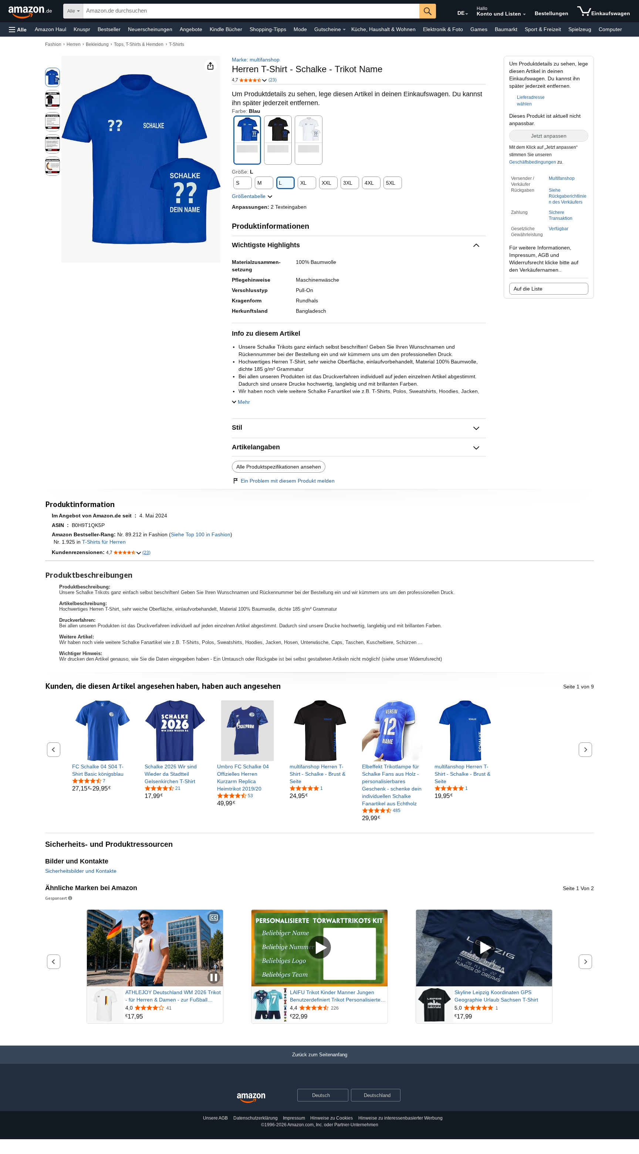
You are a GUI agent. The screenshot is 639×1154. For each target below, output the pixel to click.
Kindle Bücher (226, 29)
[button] (18, 29)
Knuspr (82, 29)
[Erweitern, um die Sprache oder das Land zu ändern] (466, 14)
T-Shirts (176, 44)
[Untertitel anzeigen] (213, 918)
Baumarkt (506, 29)
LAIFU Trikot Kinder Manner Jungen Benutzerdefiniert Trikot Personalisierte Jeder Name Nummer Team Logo (335, 996)
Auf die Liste (528, 289)
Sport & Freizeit (543, 29)
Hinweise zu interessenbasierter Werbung (400, 1118)
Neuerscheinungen (150, 29)
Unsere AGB (215, 1118)
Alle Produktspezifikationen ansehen (278, 467)
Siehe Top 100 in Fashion (200, 534)
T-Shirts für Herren (104, 542)
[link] (102, 770)
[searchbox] (251, 11)
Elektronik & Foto (443, 29)
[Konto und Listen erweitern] (524, 14)
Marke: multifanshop (256, 60)
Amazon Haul (50, 29)
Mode (300, 29)
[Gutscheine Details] (344, 29)
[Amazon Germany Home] (251, 1098)
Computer (610, 29)
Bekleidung (97, 44)
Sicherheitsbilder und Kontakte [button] (80, 871)
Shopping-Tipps (268, 29)
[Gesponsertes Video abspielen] (319, 948)
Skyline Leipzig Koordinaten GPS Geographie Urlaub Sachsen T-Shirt (496, 996)
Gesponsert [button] (56, 898)
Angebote (191, 29)
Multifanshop (562, 178)
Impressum (294, 1118)
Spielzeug (579, 29)
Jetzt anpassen (549, 136)
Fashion (53, 44)
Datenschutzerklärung (255, 1118)
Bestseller (109, 29)
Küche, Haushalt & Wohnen (383, 29)
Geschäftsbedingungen (532, 162)
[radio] (52, 77)
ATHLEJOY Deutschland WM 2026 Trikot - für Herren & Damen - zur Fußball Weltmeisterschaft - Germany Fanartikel (173, 996)
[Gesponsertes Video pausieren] (213, 978)
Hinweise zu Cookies (331, 1118)
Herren (74, 44)
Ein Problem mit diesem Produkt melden (288, 481)
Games (478, 29)
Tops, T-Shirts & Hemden (138, 44)
